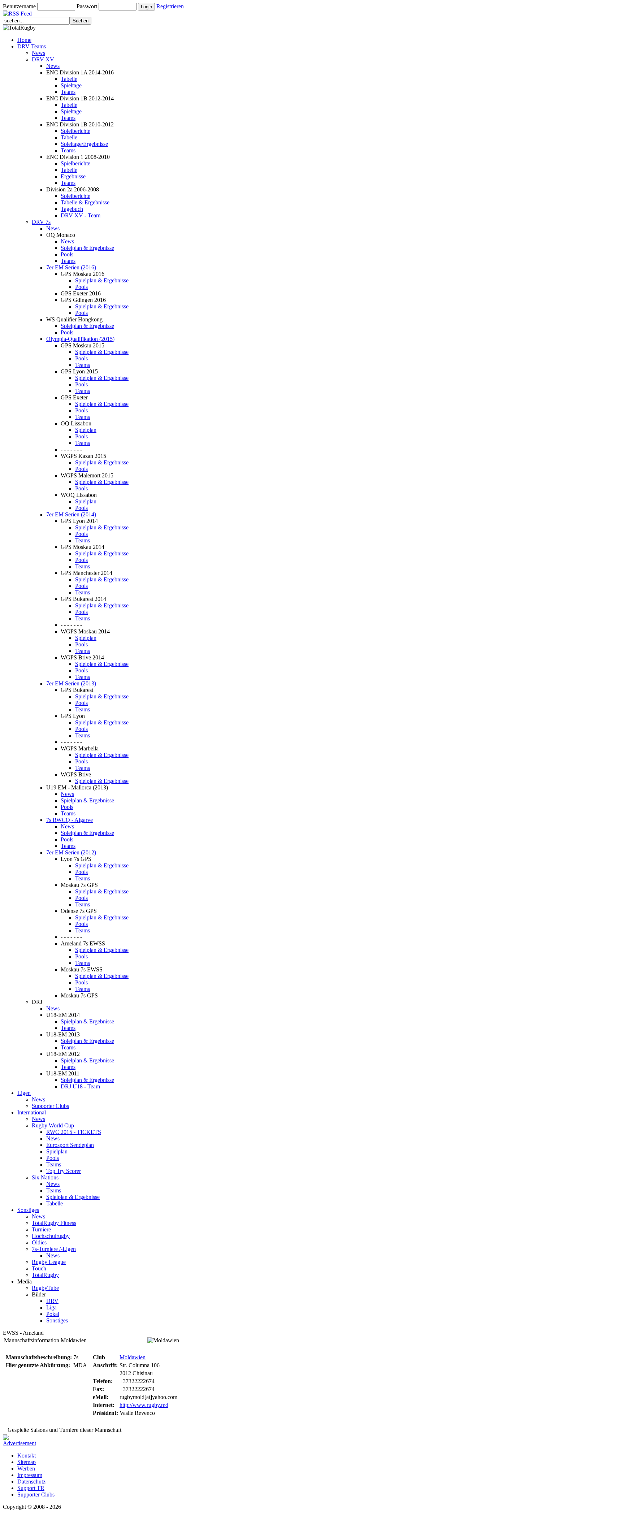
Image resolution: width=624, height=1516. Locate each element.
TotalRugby (45, 1275)
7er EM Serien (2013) (71, 683)
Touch (39, 1268)
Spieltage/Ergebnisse (84, 144)
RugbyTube (45, 1288)
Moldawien (133, 1357)
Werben (26, 1468)
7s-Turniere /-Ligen (54, 1249)
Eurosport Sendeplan (70, 1145)
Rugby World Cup (53, 1125)
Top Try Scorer (63, 1171)
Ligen (24, 1093)
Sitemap (26, 1462)
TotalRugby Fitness (54, 1223)
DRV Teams (31, 46)
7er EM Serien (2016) (71, 267)
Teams (68, 92)
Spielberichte (75, 131)
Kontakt (26, 1455)
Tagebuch (72, 209)
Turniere (41, 1229)
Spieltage (71, 85)
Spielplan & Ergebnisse (87, 248)
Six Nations (45, 1177)
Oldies (39, 1242)
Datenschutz (31, 1481)
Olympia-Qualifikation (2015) (80, 339)
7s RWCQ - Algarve (69, 820)
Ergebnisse (73, 176)
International (31, 1112)
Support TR (30, 1488)
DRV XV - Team (80, 215)
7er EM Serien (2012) (71, 852)
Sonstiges (28, 1210)
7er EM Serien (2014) (71, 514)
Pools (67, 254)
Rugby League (49, 1262)
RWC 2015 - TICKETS (73, 1132)
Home (24, 40)
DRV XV (43, 59)
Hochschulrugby (51, 1236)
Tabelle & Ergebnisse (85, 202)
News (38, 53)
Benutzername (19, 6)
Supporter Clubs (50, 1106)
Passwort (87, 6)
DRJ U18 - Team (80, 1086)
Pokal (52, 1314)
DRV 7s (41, 222)
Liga (51, 1307)
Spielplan (85, 430)
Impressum (29, 1475)
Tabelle (69, 79)
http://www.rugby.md (144, 1405)
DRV (52, 1301)
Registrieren (170, 6)
